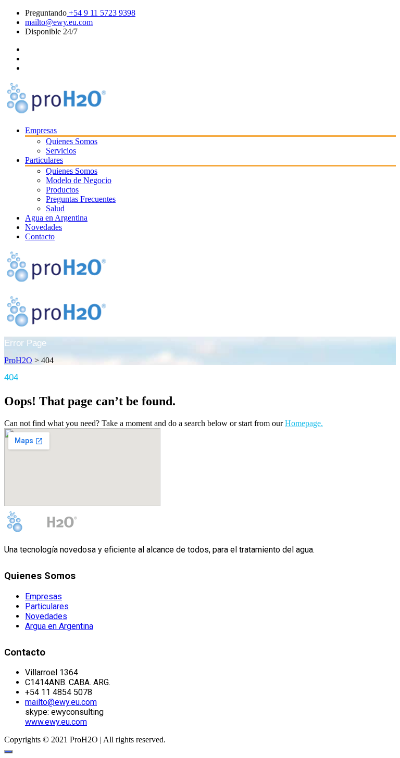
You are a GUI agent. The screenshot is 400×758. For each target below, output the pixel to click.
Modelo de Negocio (78, 180)
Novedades (43, 227)
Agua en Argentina (56, 217)
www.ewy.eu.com (56, 722)
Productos (62, 189)
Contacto (40, 236)
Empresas (41, 130)
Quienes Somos (71, 141)
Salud (55, 208)
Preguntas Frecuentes (81, 199)
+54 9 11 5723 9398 (101, 12)
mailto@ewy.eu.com (59, 22)
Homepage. (304, 423)
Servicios (61, 150)
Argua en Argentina (59, 626)
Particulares (44, 160)
